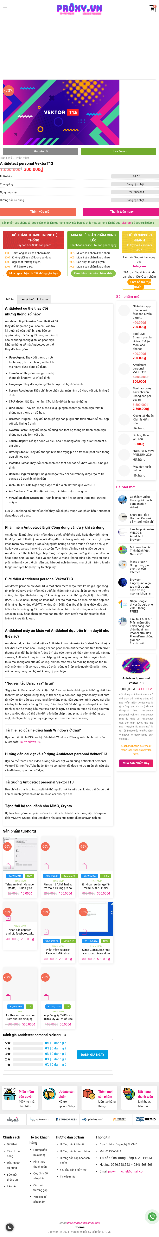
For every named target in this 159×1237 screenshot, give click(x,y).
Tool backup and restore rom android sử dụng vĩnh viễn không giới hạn (20, 1019)
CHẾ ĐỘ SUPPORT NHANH (139, 237)
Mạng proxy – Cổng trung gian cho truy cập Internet (140, 567)
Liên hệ (11, 1186)
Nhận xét (137, 643)
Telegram (125, 222)
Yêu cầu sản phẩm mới (73, 1169)
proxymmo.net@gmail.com (126, 1171)
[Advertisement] (79, 47)
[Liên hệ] (152, 1216)
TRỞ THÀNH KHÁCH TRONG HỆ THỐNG (33, 237)
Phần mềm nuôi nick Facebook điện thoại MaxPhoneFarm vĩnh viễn (58, 955)
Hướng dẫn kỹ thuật (72, 1144)
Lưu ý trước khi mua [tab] (34, 299)
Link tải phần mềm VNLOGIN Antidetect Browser (142, 534)
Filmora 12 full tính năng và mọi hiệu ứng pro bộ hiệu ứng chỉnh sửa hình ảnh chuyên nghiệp (58, 890)
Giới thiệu (12, 1144)
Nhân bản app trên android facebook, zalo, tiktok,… (20, 933)
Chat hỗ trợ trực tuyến (140, 284)
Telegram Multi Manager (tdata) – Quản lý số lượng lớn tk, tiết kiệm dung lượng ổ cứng (20, 890)
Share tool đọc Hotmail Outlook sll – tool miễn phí (142, 518)
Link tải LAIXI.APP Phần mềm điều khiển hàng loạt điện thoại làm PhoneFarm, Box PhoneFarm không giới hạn (141, 629)
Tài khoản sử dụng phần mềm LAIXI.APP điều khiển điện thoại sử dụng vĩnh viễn (96, 890)
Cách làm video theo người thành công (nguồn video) (141, 502)
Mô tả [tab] (10, 299)
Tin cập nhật (67, 1176)
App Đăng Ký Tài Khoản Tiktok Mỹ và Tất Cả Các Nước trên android (58, 1019)
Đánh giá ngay (92, 1055)
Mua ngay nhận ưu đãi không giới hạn (33, 273)
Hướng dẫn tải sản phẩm (75, 1151)
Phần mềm (22, 157)
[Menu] (5, 9)
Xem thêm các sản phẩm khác (93, 273)
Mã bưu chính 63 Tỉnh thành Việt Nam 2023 (140, 550)
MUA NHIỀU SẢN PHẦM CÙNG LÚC (93, 237)
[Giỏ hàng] (152, 8)
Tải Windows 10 (29, 742)
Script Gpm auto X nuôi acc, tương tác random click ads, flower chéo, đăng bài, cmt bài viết (96, 955)
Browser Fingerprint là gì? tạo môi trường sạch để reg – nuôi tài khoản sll (141, 586)
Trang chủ (6, 157)
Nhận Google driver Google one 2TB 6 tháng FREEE (141, 606)
